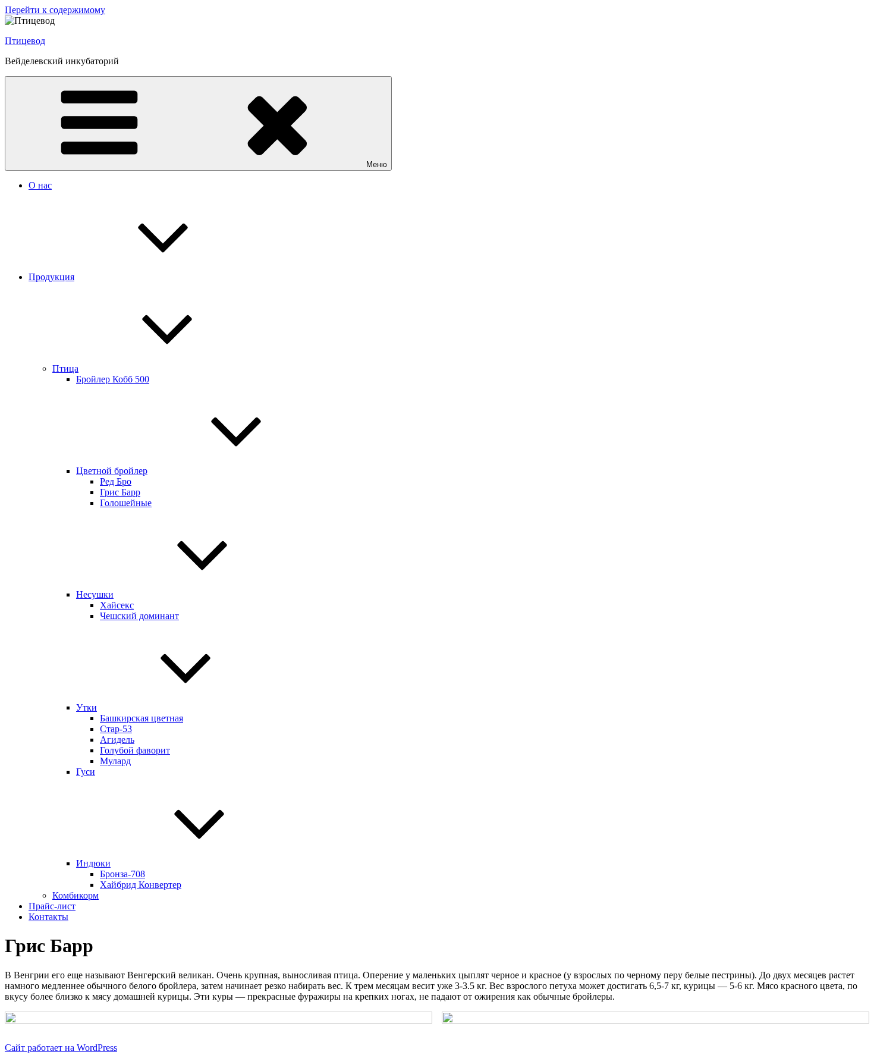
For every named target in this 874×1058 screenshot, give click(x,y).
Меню (376, 164)
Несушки (95, 594)
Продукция (51, 277)
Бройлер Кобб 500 (112, 379)
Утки (86, 707)
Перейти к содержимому (55, 10)
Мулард (115, 761)
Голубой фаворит (135, 750)
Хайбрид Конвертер (140, 885)
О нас (40, 185)
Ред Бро (115, 481)
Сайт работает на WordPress (61, 1048)
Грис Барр (120, 492)
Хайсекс (117, 605)
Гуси (85, 772)
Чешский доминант (139, 616)
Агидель (117, 739)
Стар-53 (116, 729)
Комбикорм (75, 895)
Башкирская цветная (141, 718)
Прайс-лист (52, 906)
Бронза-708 (122, 874)
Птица (65, 368)
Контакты (48, 917)
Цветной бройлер (111, 471)
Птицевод (25, 41)
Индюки (93, 863)
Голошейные (126, 503)
